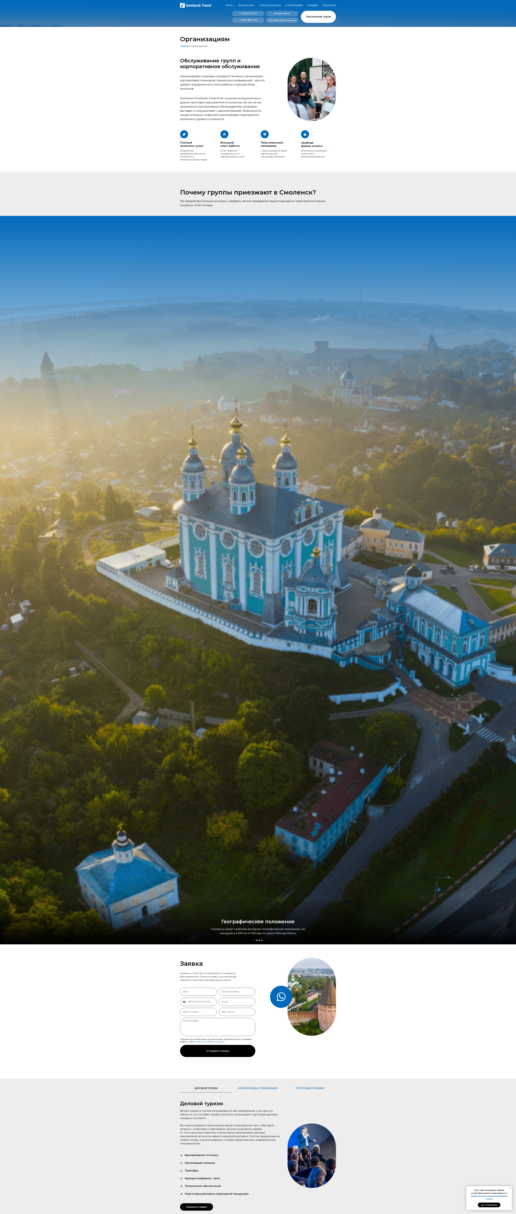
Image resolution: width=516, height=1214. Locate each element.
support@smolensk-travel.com (282, 20)
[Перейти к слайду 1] (254, 940)
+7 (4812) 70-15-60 (248, 13)
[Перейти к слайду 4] (261, 940)
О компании (293, 5)
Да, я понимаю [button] (489, 1205)
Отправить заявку (217, 1050)
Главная (184, 46)
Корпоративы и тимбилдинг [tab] (258, 1088)
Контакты (329, 5)
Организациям (270, 5)
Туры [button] (228, 5)
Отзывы (312, 5)
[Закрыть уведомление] (510, 1188)
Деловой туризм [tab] (206, 1088)
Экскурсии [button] (245, 5)
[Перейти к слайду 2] (256, 940)
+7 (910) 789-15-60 (248, 20)
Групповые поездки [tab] (310, 1088)
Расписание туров (318, 16)
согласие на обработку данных (209, 1041)
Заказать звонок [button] (282, 13)
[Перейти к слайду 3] (259, 940)
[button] (196, 1207)
